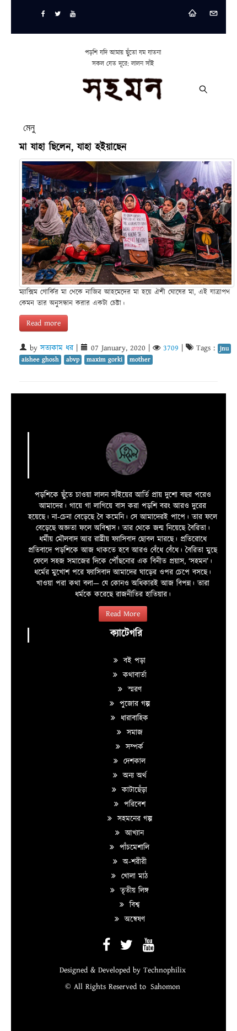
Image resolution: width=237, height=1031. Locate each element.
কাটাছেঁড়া (133, 790)
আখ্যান (133, 833)
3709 (171, 348)
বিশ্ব (133, 905)
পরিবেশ (133, 804)
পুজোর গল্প (133, 703)
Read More (123, 613)
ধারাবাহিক (133, 718)
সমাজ (133, 732)
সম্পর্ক (133, 747)
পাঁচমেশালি (133, 847)
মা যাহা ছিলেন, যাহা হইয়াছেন (73, 147)
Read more (43, 323)
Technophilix (164, 970)
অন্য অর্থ (133, 775)
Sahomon (165, 986)
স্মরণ (133, 689)
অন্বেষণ (133, 919)
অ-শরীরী (133, 861)
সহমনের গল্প (133, 818)
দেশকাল (133, 761)
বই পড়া (133, 660)
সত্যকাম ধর (56, 348)
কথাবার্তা (133, 675)
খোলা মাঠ (133, 876)
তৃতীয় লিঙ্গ (133, 890)
